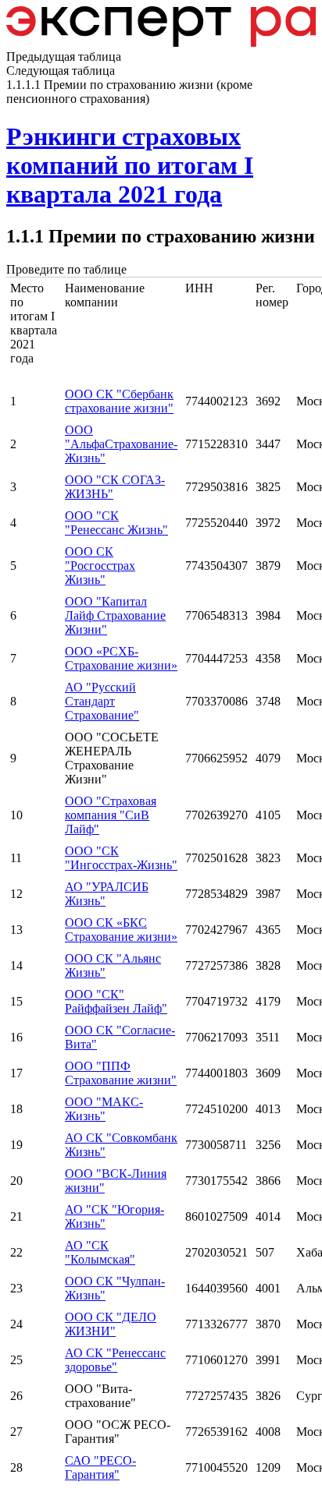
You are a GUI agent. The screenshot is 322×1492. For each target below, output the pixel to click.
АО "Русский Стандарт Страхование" (102, 701)
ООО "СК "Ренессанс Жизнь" (116, 522)
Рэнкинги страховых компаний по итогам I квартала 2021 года (129, 165)
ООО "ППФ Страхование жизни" (121, 1073)
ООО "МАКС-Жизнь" (104, 1109)
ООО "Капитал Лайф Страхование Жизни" (115, 615)
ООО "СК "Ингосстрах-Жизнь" (121, 858)
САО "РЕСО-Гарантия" (100, 1467)
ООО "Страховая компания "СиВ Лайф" (110, 815)
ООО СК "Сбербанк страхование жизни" (119, 401)
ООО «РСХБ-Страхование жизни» (121, 658)
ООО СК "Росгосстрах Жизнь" (100, 565)
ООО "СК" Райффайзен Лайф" (116, 1001)
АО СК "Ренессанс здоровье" (115, 1360)
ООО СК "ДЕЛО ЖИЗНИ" (110, 1324)
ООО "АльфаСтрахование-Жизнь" (121, 444)
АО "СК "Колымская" (100, 1252)
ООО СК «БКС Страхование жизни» (121, 929)
